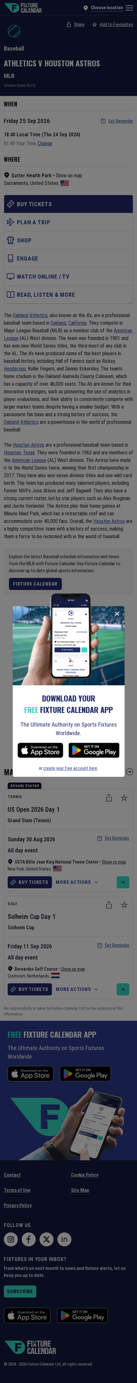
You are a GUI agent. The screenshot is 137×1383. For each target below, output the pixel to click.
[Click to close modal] (117, 613)
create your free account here (70, 768)
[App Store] (40, 751)
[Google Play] (93, 751)
